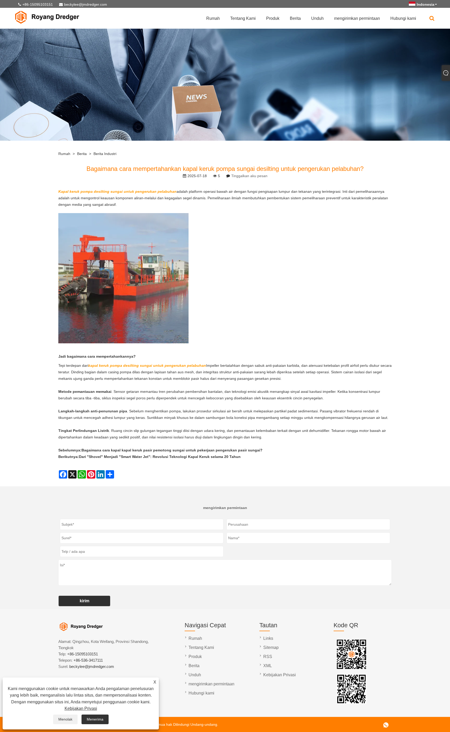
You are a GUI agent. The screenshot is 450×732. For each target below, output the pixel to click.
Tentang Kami (243, 18)
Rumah (213, 18)
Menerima (95, 719)
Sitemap (271, 647)
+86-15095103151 (37, 4)
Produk (272, 18)
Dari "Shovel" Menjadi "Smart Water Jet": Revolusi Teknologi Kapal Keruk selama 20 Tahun (160, 457)
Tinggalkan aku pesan (249, 176)
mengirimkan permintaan (357, 18)
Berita (295, 18)
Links (268, 638)
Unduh (317, 18)
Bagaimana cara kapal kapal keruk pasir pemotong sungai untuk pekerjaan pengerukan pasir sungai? (172, 450)
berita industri (104, 154)
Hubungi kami (403, 18)
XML (267, 665)
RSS (267, 656)
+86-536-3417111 (88, 660)
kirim (84, 601)
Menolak (65, 719)
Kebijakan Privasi (81, 708)
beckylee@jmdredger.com (85, 4)
